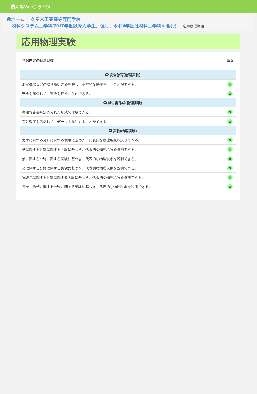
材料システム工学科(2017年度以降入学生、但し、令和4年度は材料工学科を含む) (94, 25)
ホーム (17, 19)
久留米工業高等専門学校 (56, 19)
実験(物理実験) (125, 130)
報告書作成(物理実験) (125, 102)
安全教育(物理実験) (125, 74)
